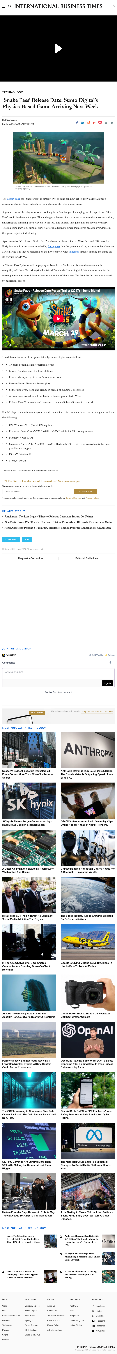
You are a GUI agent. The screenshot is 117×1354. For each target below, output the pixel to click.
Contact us (52, 1310)
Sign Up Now (37, 713)
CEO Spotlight (31, 1330)
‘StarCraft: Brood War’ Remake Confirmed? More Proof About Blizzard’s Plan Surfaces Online (59, 522)
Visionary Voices (32, 1306)
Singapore (74, 1315)
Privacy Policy (91, 498)
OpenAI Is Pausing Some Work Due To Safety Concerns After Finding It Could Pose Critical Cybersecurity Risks (87, 1064)
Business (6, 1320)
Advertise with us (54, 1330)
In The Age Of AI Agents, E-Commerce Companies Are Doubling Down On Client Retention (26, 966)
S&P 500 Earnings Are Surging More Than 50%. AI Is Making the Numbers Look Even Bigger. (26, 1165)
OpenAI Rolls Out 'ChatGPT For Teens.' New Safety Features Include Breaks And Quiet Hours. (86, 1114)
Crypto (5, 1335)
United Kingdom (77, 1320)
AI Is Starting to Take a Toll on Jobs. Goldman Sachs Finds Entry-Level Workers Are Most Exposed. (87, 1215)
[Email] (106, 123)
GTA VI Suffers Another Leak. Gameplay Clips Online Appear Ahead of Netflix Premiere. (22, 1274)
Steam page (13, 198)
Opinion (5, 1340)
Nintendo (74, 251)
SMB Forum (30, 1315)
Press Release (31, 1325)
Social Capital (31, 1310)
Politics (5, 1330)
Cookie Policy (53, 1325)
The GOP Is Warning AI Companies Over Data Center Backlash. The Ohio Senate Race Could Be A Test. (29, 1114)
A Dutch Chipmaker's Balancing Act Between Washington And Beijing (81, 1274)
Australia (74, 1306)
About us (51, 1306)
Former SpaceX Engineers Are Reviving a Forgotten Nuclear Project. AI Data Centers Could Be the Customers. (26, 1064)
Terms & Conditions (56, 1315)
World (4, 1306)
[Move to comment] (112, 123)
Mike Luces (11, 120)
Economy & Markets (11, 1315)
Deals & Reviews (32, 1335)
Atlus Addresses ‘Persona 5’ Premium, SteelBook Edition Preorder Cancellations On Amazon (58, 528)
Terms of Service (73, 498)
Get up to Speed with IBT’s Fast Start (97, 712)
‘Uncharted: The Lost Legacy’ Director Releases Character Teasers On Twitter (49, 516)
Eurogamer (54, 246)
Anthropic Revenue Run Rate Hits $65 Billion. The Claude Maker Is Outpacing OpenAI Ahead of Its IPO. (87, 774)
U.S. (4, 1310)
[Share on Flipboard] (94, 123)
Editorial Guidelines (86, 558)
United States (76, 1325)
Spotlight (29, 1320)
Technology (7, 1325)
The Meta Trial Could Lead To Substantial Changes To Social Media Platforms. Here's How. (85, 1165)
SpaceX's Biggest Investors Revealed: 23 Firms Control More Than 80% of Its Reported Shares (28, 774)
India (72, 1310)
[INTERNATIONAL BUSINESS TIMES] (58, 6)
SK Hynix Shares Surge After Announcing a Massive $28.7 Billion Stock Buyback (82, 1256)
